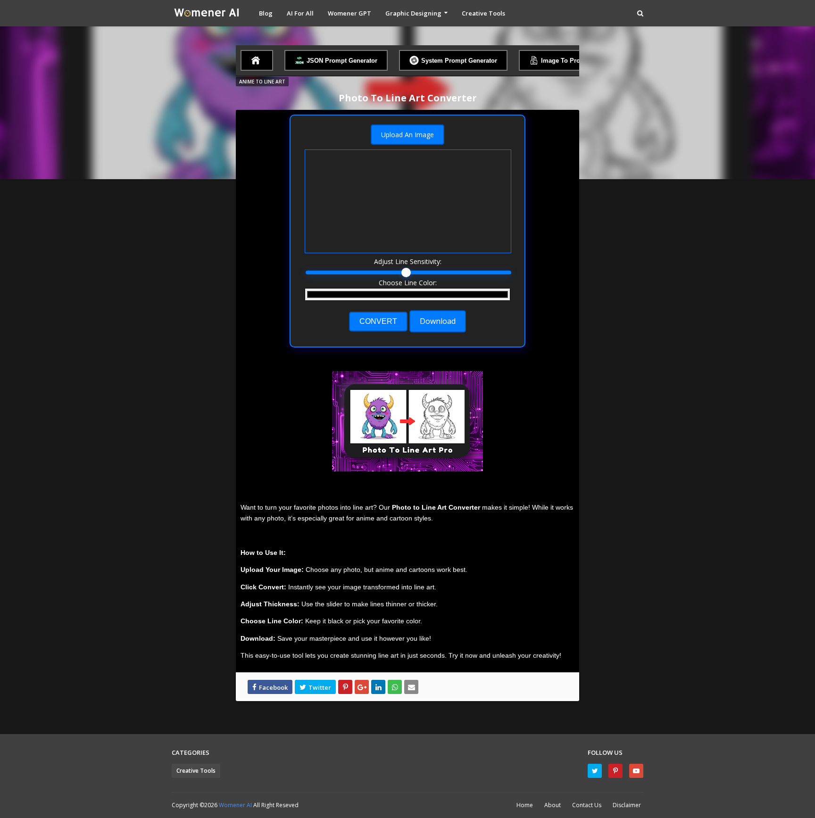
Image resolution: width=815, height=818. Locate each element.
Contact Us (586, 805)
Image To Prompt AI (570, 60)
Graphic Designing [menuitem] (413, 13)
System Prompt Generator (459, 60)
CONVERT (378, 321)
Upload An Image (407, 134)
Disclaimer (627, 805)
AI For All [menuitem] (300, 13)
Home (524, 805)
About (552, 805)
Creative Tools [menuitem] (483, 13)
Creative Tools (196, 771)
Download (438, 321)
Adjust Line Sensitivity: (407, 261)
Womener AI (236, 805)
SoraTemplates (350, 805)
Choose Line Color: (408, 282)
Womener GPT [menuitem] (349, 13)
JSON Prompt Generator (342, 60)
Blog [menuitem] (266, 13)
